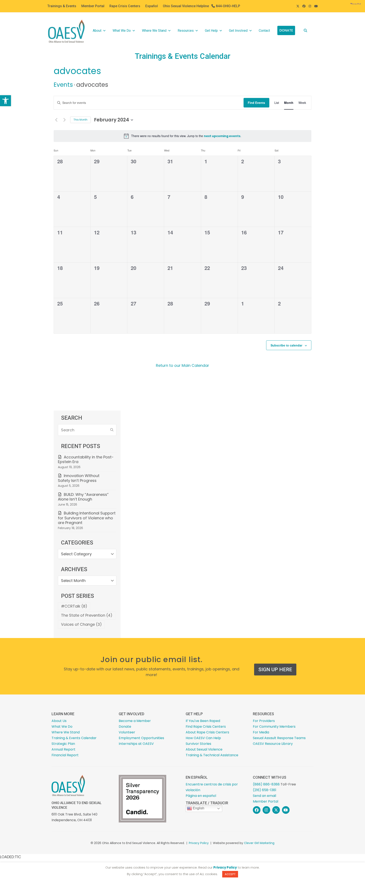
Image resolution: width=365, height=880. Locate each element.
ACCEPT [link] (230, 874)
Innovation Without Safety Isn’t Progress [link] (78, 478)
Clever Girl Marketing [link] (259, 843)
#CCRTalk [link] (74, 606)
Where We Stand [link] (154, 31)
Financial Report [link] (65, 755)
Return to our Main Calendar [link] (182, 365)
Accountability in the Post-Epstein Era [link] (86, 459)
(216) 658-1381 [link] (264, 790)
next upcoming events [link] (222, 136)
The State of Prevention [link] (86, 615)
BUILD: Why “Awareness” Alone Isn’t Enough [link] (83, 497)
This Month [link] (80, 119)
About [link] (97, 31)
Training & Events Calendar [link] (74, 738)
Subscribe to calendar (286, 345)
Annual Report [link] (63, 749)
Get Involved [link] (238, 31)
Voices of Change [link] (81, 624)
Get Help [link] (211, 31)
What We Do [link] (122, 31)
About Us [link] (59, 720)
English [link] (198, 808)
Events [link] (63, 85)
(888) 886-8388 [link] (266, 784)
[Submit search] (111, 430)
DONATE (286, 30)
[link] (5, 100)
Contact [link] (264, 31)
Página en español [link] (201, 795)
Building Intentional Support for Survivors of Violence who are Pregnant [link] (87, 517)
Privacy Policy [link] (199, 843)
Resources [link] (186, 31)
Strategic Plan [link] (63, 743)
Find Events (256, 102)
